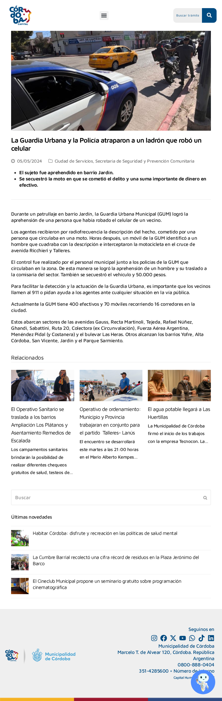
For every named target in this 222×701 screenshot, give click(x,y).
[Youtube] (182, 638)
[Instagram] (154, 638)
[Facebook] (163, 638)
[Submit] (205, 497)
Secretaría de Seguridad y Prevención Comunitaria (144, 160)
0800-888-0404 (196, 664)
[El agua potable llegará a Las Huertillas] (179, 385)
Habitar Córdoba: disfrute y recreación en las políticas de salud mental (105, 533)
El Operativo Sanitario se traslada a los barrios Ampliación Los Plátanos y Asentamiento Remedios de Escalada (41, 424)
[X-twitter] (173, 638)
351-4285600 (154, 671)
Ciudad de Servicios (74, 160)
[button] (104, 15)
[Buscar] (111, 497)
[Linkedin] (211, 638)
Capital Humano (186, 677)
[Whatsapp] (192, 638)
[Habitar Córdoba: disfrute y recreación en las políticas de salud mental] (20, 538)
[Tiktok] (201, 638)
